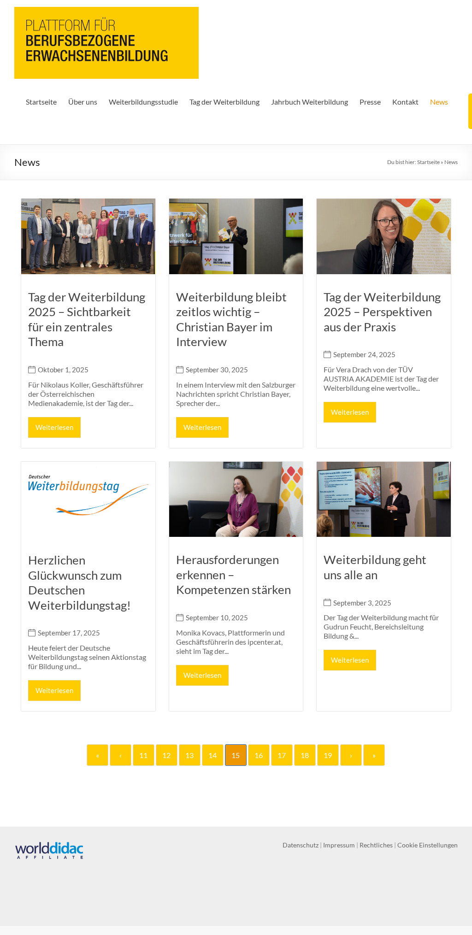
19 (328, 755)
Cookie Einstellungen (427, 845)
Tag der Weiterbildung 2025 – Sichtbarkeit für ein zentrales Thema (86, 319)
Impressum (339, 845)
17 (281, 755)
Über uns (82, 101)
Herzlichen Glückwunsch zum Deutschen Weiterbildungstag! (79, 582)
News (439, 101)
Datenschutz (301, 845)
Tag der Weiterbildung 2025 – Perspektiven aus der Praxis (382, 311)
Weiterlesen (54, 427)
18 (305, 755)
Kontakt (405, 101)
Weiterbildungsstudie (143, 101)
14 (212, 755)
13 (189, 755)
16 (258, 755)
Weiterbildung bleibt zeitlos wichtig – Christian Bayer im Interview (231, 319)
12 (166, 755)
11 (143, 755)
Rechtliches (376, 845)
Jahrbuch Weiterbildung (309, 101)
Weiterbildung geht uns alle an (375, 567)
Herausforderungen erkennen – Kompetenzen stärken (233, 574)
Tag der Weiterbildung (224, 101)
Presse (370, 101)
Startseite (41, 101)
